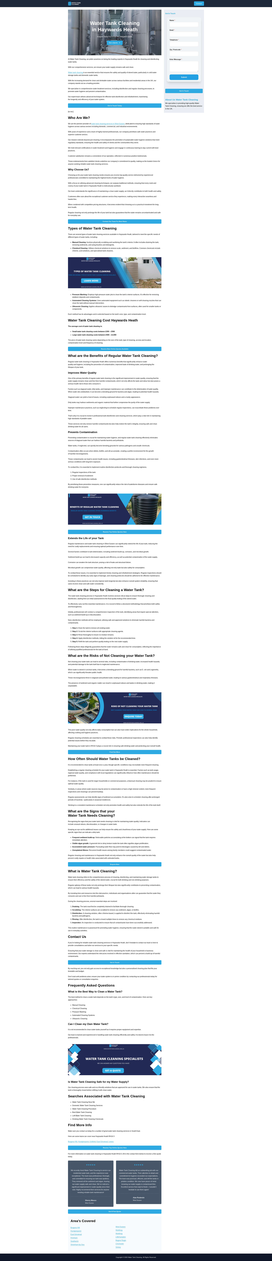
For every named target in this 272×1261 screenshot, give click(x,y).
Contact (199, 3)
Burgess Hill (72, 1142)
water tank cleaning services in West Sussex (108, 124)
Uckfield (93, 1142)
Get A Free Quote (115, 1211)
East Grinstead (102, 1142)
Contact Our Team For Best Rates (115, 221)
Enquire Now (114, 864)
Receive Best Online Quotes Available (114, 349)
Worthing (119, 1230)
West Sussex (120, 1227)
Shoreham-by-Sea (77, 1245)
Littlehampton (121, 1237)
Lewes (111, 1142)
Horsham (74, 1238)
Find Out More (115, 752)
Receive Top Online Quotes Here (115, 532)
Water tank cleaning (75, 72)
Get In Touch (114, 962)
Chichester (120, 1244)
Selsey (118, 1247)
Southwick (74, 1241)
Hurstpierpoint (83, 1142)
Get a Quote (113, 43)
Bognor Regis (121, 1240)
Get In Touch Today (115, 105)
